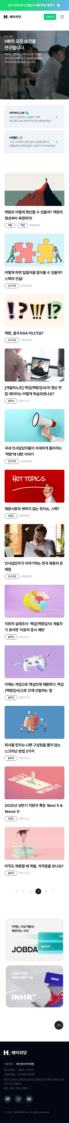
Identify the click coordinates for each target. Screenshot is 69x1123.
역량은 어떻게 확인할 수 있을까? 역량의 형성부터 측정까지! (34, 215)
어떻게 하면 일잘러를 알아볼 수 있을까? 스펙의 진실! (34, 275)
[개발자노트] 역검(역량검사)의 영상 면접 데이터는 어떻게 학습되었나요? (33, 390)
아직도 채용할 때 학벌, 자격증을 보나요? (34, 866)
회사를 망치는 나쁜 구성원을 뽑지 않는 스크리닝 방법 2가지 (33, 748)
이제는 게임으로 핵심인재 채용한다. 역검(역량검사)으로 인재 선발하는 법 (34, 687)
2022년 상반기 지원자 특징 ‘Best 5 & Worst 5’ (34, 808)
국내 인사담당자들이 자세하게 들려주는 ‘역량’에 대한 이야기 (33, 451)
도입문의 (49, 16)
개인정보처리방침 (25, 1063)
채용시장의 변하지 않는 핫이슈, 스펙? (32, 509)
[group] (34, 5)
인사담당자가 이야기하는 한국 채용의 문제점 (34, 566)
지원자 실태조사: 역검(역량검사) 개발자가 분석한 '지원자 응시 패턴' (34, 626)
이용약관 (8, 1063)
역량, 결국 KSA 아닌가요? (24, 333)
